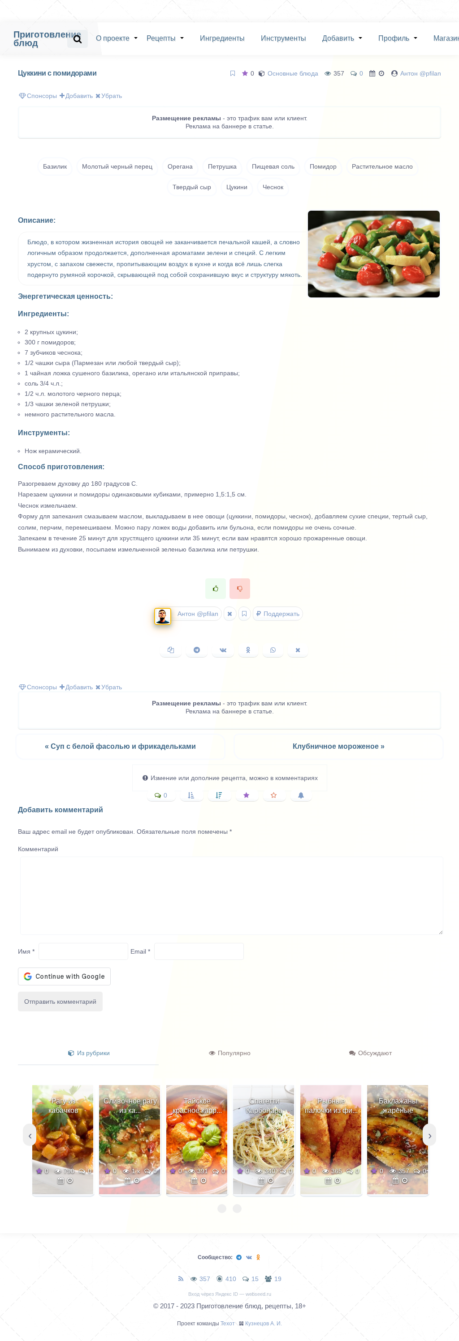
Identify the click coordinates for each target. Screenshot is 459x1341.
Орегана (180, 166)
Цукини (236, 187)
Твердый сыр (192, 187)
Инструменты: (44, 433)
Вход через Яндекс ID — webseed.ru (229, 1294)
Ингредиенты (222, 38)
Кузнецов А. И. (263, 1323)
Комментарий (38, 849)
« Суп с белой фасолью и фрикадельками (120, 746)
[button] (221, 1208)
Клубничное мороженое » (339, 746)
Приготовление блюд (47, 39)
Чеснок (273, 187)
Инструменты (283, 38)
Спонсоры (42, 95)
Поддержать (280, 613)
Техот (228, 1323)
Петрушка (222, 166)
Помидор (323, 166)
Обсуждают (374, 1053)
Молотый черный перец (117, 166)
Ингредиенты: (43, 314)
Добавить (338, 38)
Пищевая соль (273, 166)
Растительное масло (382, 166)
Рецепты (161, 38)
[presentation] (29, 1135)
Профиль (393, 38)
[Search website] (77, 39)
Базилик (55, 166)
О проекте (113, 38)
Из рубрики (92, 1053)
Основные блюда (293, 73)
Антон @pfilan (420, 73)
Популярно (233, 1053)
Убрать (111, 95)
